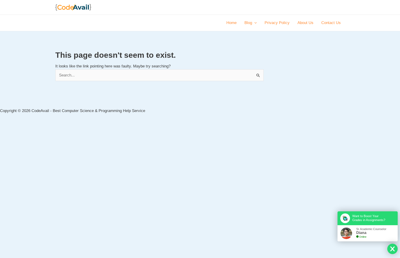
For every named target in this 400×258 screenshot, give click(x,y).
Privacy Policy (277, 23)
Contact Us (331, 23)
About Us (305, 23)
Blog (248, 23)
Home (231, 23)
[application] (254, 23)
